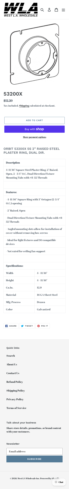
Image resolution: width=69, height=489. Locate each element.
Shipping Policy (15, 390)
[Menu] (63, 9)
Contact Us (12, 373)
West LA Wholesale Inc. (28, 478)
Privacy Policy (15, 399)
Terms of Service (16, 408)
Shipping (24, 105)
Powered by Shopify (49, 478)
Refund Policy (14, 382)
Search (10, 355)
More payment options (34, 137)
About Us (11, 364)
